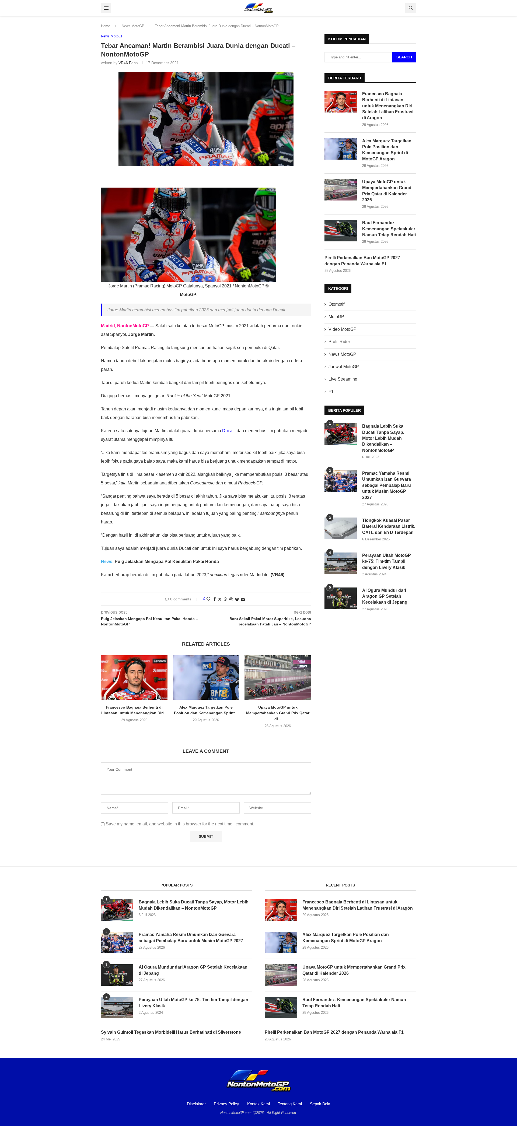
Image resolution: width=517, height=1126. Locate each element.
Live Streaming (343, 379)
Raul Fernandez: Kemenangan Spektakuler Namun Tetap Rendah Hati (389, 228)
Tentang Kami (290, 1104)
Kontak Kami (258, 1104)
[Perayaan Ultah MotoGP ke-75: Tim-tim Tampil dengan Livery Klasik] (340, 563)
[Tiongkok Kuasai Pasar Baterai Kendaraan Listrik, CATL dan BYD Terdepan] (340, 528)
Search (404, 57)
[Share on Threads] (231, 599)
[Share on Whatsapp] (225, 599)
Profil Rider (339, 341)
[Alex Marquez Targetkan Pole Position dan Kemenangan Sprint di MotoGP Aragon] (206, 677)
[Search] (410, 8)
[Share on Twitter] (220, 599)
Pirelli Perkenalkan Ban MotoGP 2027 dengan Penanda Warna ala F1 (362, 260)
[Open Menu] (106, 8)
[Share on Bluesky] (237, 599)
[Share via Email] (243, 599)
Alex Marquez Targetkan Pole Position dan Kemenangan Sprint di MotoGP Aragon (386, 150)
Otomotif (336, 304)
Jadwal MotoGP (344, 366)
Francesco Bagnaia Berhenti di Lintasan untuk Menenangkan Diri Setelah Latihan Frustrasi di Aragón (387, 106)
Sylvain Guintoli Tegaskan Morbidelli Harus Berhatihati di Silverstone (171, 1032)
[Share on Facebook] (215, 599)
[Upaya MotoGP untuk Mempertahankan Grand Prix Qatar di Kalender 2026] (277, 677)
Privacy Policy (226, 1104)
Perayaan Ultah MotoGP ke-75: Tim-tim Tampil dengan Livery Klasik (386, 561)
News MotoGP (133, 26)
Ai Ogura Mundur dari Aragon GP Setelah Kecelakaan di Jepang (384, 596)
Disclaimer (196, 1104)
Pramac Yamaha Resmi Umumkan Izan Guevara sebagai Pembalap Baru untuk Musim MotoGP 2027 (386, 485)
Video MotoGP (343, 329)
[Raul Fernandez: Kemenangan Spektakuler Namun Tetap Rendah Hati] (340, 230)
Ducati (228, 430)
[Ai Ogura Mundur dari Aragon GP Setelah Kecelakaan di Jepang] (340, 598)
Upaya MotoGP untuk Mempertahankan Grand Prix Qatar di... (277, 713)
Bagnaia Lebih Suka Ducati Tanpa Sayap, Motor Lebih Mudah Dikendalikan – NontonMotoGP (383, 438)
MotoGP (336, 316)
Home (105, 26)
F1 (331, 391)
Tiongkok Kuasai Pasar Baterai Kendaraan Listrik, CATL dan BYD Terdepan (388, 526)
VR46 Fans (128, 63)
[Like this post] (208, 599)
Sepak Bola (320, 1104)
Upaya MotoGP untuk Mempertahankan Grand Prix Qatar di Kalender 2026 (386, 191)
